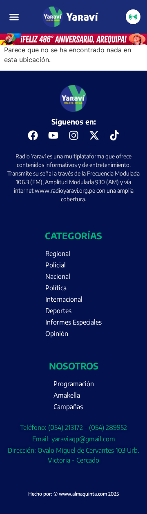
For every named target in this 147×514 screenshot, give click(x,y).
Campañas (68, 407)
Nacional (57, 276)
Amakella (66, 395)
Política (56, 288)
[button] (14, 16)
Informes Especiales (73, 322)
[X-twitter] (94, 135)
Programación (73, 384)
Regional (57, 253)
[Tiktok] (114, 135)
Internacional (63, 299)
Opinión (56, 333)
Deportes (58, 311)
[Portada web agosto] (73, 42)
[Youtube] (53, 135)
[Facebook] (32, 135)
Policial (55, 265)
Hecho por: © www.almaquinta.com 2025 (73, 494)
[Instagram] (73, 135)
